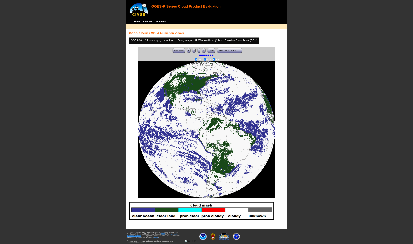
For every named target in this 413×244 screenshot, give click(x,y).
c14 (199, 59)
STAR (156, 237)
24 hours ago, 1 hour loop (159, 40)
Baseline (147, 21)
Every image (184, 40)
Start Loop (179, 50)
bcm (208, 59)
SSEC (163, 234)
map (218, 59)
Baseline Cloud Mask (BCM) (241, 40)
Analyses (161, 21)
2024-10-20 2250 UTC (229, 50)
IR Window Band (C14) (208, 40)
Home (137, 21)
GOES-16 (136, 40)
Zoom (211, 50)
